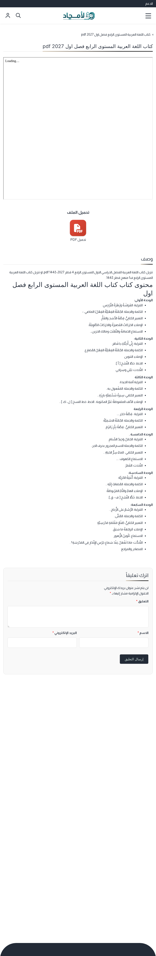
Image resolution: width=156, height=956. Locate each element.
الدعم (149, 3)
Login (7, 15)
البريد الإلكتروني (64, 632)
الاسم (143, 632)
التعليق (142, 601)
